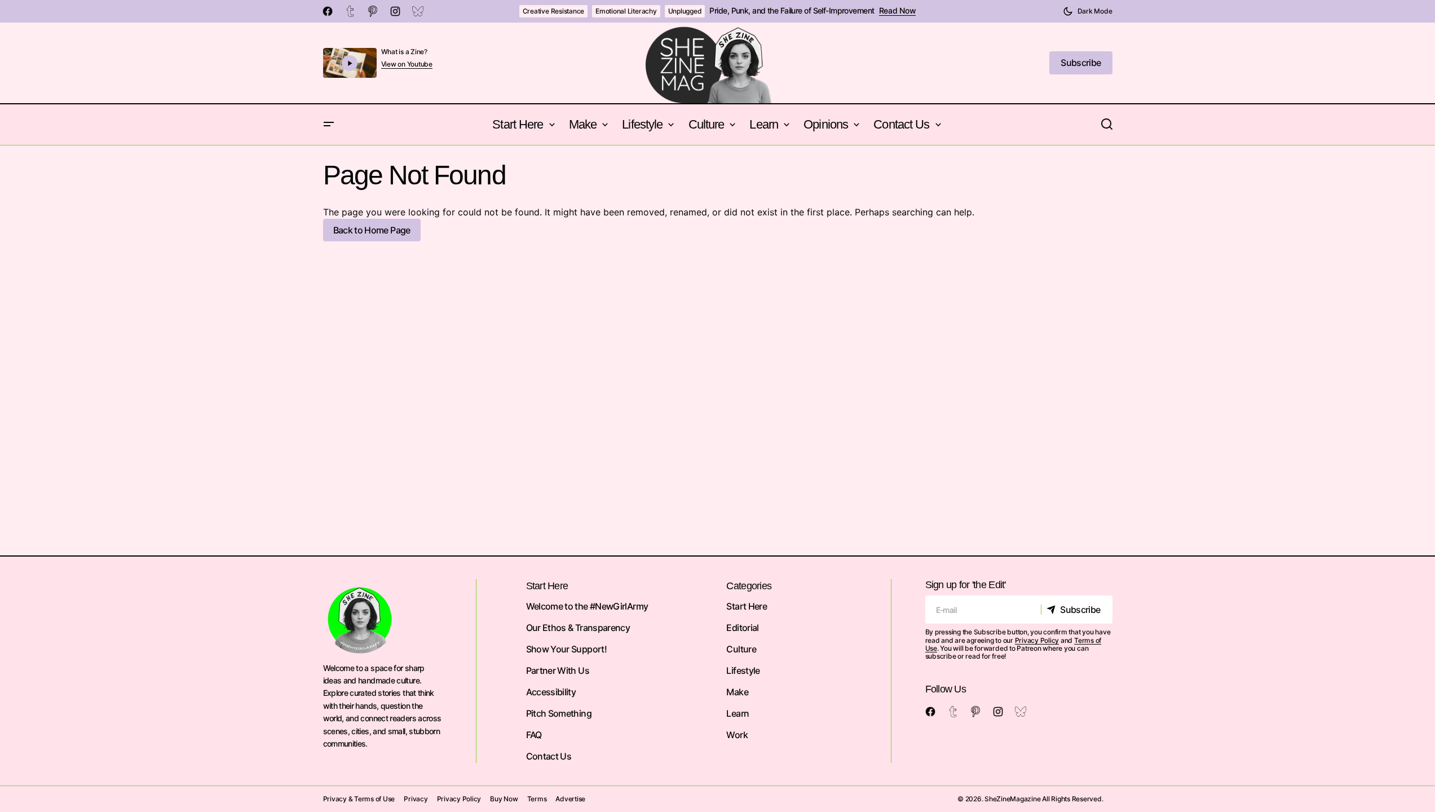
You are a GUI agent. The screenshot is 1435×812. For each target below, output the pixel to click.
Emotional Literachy (625, 11)
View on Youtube (406, 64)
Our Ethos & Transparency (578, 627)
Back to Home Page (371, 230)
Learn (737, 713)
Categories (748, 586)
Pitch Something (558, 713)
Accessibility (551, 692)
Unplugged (685, 11)
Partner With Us (557, 670)
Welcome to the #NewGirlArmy (587, 606)
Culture (741, 649)
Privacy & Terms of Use (359, 799)
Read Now (897, 10)
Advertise (570, 799)
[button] (1087, 11)
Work (736, 734)
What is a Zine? (404, 51)
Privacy (415, 799)
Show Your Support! (566, 649)
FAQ (534, 734)
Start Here (746, 606)
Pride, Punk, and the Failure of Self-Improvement (791, 10)
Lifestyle (743, 670)
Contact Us (549, 756)
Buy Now (504, 799)
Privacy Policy (1037, 640)
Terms (537, 799)
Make (737, 692)
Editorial (742, 627)
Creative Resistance (553, 11)
